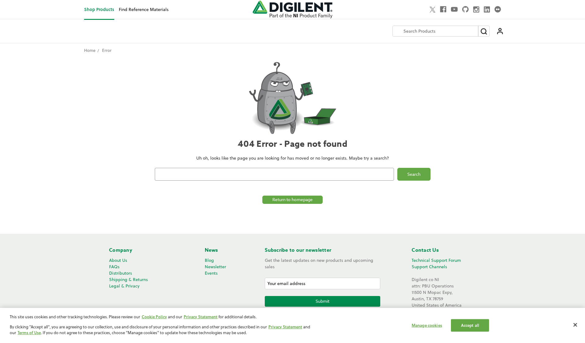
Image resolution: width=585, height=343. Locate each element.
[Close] (575, 324)
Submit (322, 301)
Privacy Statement (201, 317)
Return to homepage (292, 199)
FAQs (114, 267)
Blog (209, 260)
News (211, 250)
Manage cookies (427, 325)
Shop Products (99, 9)
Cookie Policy (154, 317)
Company (120, 250)
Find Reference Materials (143, 9)
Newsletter (215, 267)
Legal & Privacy (124, 286)
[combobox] (435, 31)
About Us (118, 260)
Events (211, 273)
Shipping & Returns (128, 279)
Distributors (120, 273)
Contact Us (425, 250)
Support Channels (429, 267)
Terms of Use (29, 332)
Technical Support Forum (436, 260)
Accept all (470, 325)
